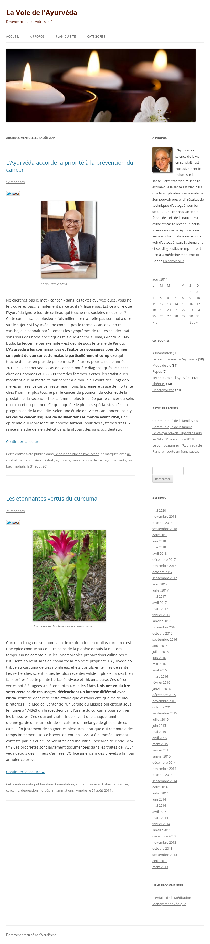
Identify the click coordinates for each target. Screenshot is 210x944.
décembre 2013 (164, 836)
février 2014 (161, 824)
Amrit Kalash (44, 460)
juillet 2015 (160, 719)
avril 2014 (159, 811)
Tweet (13, 194)
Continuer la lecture (25, 441)
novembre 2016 (164, 627)
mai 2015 (159, 731)
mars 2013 (160, 867)
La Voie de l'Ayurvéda (41, 12)
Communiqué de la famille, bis (175, 420)
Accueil (12, 36)
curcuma (12, 790)
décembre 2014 (164, 762)
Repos (157, 371)
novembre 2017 (164, 565)
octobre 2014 (162, 774)
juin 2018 (159, 541)
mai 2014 (159, 805)
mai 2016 (159, 664)
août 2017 (159, 584)
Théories (158, 383)
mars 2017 (160, 608)
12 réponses (15, 182)
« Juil (155, 322)
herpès (44, 790)
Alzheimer (109, 784)
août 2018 (159, 535)
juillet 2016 (160, 651)
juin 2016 (159, 658)
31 (198, 316)
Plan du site (66, 36)
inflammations (62, 790)
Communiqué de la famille (172, 426)
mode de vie (92, 460)
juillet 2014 (160, 793)
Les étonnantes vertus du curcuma (51, 498)
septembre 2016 (164, 639)
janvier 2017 (161, 621)
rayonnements (114, 460)
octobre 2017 (162, 571)
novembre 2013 (164, 842)
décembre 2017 (164, 559)
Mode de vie (161, 365)
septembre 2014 (164, 781)
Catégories (96, 36)
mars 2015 (160, 744)
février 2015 (161, 750)
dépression (29, 790)
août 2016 (159, 645)
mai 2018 (159, 547)
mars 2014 (160, 817)
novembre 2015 (164, 701)
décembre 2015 (164, 694)
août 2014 (159, 787)
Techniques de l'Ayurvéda (171, 377)
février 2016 (161, 682)
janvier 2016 (161, 688)
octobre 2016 (162, 633)
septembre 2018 (164, 528)
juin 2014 (159, 799)
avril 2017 (159, 602)
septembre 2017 (164, 578)
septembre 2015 (164, 713)
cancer (77, 460)
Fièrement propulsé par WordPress (31, 934)
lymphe (81, 790)
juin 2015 (159, 725)
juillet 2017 (160, 590)
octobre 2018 (162, 522)
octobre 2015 (162, 707)
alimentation (24, 460)
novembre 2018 (164, 516)
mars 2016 (160, 676)
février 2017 (161, 615)
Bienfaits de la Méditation (171, 897)
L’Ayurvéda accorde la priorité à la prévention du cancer (69, 166)
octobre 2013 (162, 848)
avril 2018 (159, 553)
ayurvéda (63, 460)
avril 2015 (159, 737)
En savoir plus (173, 260)
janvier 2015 (161, 756)
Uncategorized (163, 390)
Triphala (19, 466)
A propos (37, 36)
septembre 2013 (164, 854)
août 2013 (159, 860)
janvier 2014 (161, 830)
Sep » (194, 322)
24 (198, 310)
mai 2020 (159, 510)
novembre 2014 (164, 768)
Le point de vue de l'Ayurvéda (76, 454)
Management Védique (169, 903)
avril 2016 (159, 670)
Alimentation (64, 784)
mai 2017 (159, 596)
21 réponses (15, 511)
